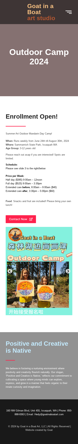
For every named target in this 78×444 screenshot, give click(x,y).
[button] (10, 271)
